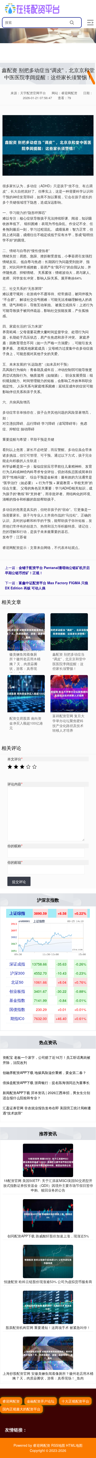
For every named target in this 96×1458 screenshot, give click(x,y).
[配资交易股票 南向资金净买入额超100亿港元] (26, 693)
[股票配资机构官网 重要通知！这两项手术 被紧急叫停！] (48, 1306)
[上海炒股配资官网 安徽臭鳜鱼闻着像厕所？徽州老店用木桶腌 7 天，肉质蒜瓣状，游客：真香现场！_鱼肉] (48, 1352)
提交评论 (19, 881)
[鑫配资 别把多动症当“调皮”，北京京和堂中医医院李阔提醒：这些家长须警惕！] (69, 631)
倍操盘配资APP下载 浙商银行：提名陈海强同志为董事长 (46, 1082)
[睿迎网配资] (32, 8)
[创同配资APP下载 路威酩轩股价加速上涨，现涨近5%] (48, 1215)
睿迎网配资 (11, 1401)
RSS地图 (58, 1445)
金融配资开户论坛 (40, 1401)
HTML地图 (74, 1445)
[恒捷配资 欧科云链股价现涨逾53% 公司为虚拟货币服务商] (48, 1261)
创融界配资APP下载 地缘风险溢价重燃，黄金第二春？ (44, 1072)
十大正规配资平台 (75, 1401)
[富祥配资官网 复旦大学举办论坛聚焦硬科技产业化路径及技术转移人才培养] (69, 693)
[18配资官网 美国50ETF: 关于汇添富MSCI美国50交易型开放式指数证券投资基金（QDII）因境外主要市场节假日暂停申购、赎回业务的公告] (48, 1159)
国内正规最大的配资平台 (21, 1408)
